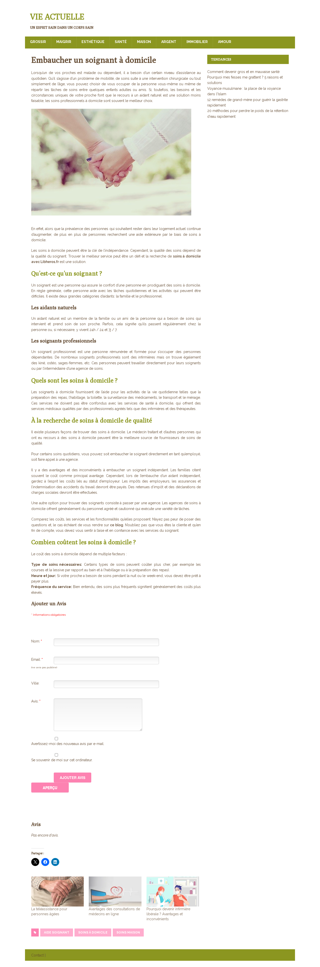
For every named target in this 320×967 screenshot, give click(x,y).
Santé (121, 42)
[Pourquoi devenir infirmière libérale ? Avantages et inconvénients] (172, 891)
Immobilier (197, 42)
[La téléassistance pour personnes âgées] (57, 891)
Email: (37, 660)
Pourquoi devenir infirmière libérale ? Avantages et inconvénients (168, 914)
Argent (168, 42)
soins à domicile (93, 932)
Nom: (36, 641)
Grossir (38, 42)
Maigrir (63, 42)
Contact (37, 955)
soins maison (128, 932)
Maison (144, 42)
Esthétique (93, 42)
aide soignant (56, 932)
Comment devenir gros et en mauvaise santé (243, 72)
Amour (224, 42)
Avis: (35, 701)
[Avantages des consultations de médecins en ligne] (115, 891)
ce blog (116, 525)
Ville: (35, 683)
